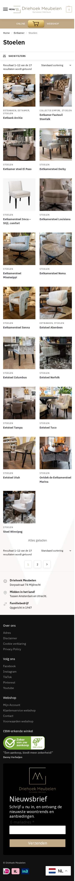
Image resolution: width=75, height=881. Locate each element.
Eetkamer (19, 32)
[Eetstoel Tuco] (56, 403)
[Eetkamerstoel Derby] (56, 144)
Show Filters (17, 56)
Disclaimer (10, 638)
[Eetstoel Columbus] (19, 353)
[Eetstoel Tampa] (19, 403)
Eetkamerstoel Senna (16, 327)
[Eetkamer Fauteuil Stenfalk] (56, 90)
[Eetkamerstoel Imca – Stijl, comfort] (19, 194)
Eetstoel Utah (11, 477)
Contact (8, 716)
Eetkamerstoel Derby (53, 169)
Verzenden (37, 843)
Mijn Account (11, 705)
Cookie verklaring (14, 644)
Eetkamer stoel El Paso (17, 169)
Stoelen (8, 113)
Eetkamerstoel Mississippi (12, 275)
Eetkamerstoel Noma (53, 273)
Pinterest (9, 682)
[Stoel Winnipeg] (19, 507)
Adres (7, 633)
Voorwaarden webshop (18, 721)
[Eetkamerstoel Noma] (56, 249)
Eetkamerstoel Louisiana (55, 219)
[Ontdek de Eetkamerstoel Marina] (56, 453)
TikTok (7, 677)
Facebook (9, 666)
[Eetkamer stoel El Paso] (19, 144)
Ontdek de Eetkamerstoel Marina (55, 480)
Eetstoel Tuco (48, 427)
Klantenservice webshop (19, 710)
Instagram (9, 671)
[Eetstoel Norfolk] (56, 353)
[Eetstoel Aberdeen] (56, 303)
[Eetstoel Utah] (19, 453)
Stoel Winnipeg (12, 531)
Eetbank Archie (12, 118)
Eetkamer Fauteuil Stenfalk (51, 117)
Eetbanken (9, 110)
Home (6, 32)
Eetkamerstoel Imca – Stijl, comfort (17, 221)
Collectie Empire (50, 110)
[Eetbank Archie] (19, 90)
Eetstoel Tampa (12, 427)
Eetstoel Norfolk (50, 377)
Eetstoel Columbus (15, 377)
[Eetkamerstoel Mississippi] (19, 249)
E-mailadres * (22, 822)
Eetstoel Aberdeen (51, 327)
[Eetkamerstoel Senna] (19, 303)
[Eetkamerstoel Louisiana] (56, 194)
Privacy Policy (12, 649)
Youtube (8, 688)
